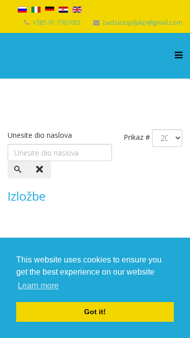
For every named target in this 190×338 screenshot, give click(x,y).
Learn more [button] (38, 285)
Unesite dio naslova (41, 135)
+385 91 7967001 (57, 22)
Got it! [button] (95, 312)
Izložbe (27, 195)
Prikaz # (137, 137)
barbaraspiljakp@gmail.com (142, 22)
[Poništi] (40, 169)
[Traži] (19, 169)
